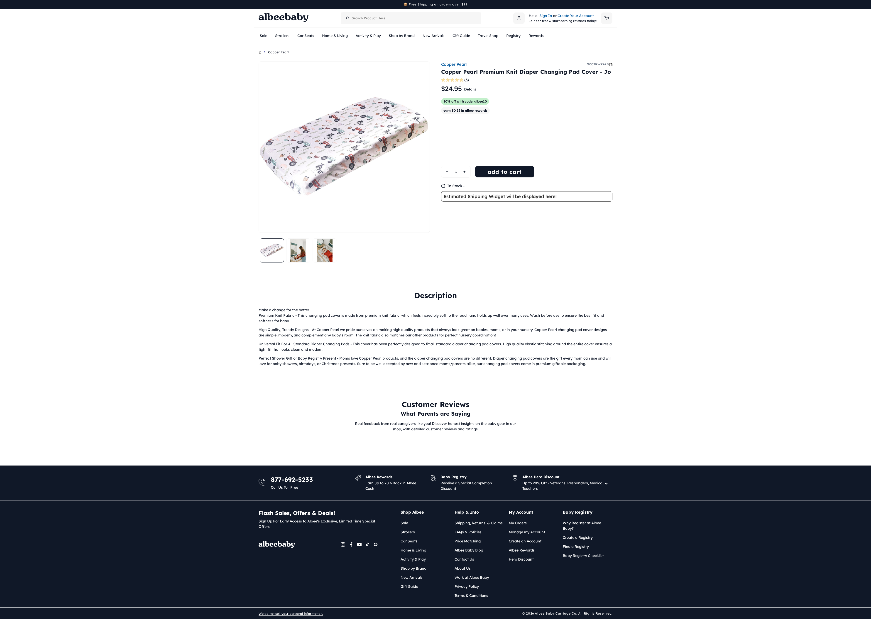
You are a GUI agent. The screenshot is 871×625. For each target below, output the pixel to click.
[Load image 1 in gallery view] (272, 250)
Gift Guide (409, 586)
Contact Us (464, 559)
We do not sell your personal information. (291, 614)
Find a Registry (576, 546)
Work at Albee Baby (472, 577)
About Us (463, 568)
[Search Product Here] (348, 18)
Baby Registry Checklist (583, 555)
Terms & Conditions (471, 595)
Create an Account (525, 541)
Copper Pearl (278, 52)
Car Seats (409, 541)
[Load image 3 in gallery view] (325, 250)
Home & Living (413, 550)
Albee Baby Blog (469, 550)
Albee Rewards (522, 550)
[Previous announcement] (260, 4)
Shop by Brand (413, 568)
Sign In (545, 15)
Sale (404, 523)
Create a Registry (578, 537)
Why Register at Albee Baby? (582, 526)
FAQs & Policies (468, 532)
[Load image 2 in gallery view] (298, 250)
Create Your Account (576, 15)
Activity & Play (413, 559)
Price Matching (468, 541)
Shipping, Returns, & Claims (479, 523)
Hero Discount (521, 559)
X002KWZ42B (598, 64)
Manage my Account (527, 532)
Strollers (408, 532)
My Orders (518, 523)
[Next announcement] (611, 4)
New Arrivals (412, 577)
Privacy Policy (467, 586)
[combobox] (411, 18)
